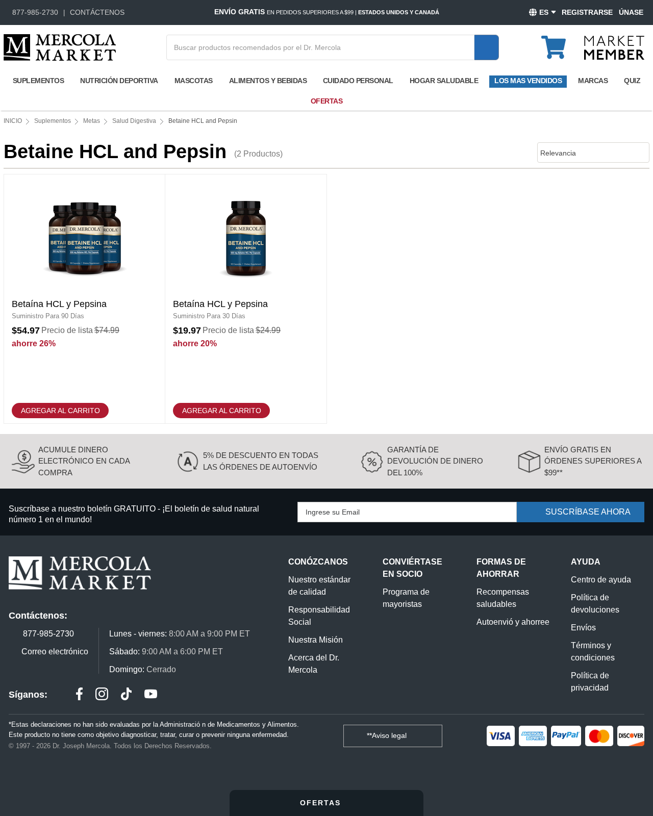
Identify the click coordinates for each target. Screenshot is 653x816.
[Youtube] (150, 695)
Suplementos (38, 80)
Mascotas (193, 80)
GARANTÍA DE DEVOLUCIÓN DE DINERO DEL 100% (435, 461)
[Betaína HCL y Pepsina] (84, 298)
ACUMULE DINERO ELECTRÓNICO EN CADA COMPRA (84, 461)
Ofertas (327, 101)
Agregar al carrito (60, 410)
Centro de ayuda (601, 579)
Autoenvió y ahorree (512, 622)
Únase (631, 12)
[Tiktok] (126, 695)
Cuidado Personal (358, 80)
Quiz (632, 80)
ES (543, 12)
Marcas (593, 80)
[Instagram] (101, 695)
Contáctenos (97, 12)
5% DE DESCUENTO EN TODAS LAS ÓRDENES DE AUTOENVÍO (260, 461)
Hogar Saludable (444, 80)
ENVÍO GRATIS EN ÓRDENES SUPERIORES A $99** (592, 461)
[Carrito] (559, 42)
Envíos (583, 627)
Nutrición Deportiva (119, 80)
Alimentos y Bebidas (268, 80)
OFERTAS (322, 803)
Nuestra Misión (315, 639)
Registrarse (587, 12)
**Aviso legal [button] (388, 735)
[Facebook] (79, 695)
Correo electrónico (54, 651)
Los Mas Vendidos (528, 80)
